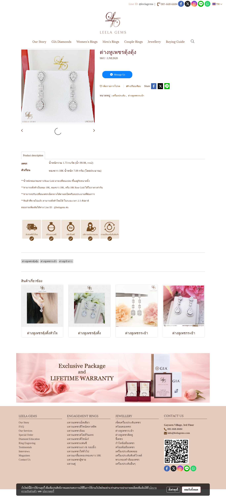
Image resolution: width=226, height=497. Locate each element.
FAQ (21, 426)
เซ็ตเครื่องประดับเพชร (128, 422)
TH (218, 4)
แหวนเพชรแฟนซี (77, 443)
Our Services (25, 430)
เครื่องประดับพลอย (126, 451)
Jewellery (154, 41)
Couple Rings (133, 41)
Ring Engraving (27, 443)
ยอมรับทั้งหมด (191, 489)
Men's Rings (111, 41)
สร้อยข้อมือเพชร (125, 447)
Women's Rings (86, 41)
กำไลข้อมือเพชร (125, 443)
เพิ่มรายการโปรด (111, 86)
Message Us (119, 74)
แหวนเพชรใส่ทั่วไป (78, 451)
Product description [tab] (33, 155)
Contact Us (24, 459)
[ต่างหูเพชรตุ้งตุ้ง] (58, 86)
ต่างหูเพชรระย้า (136, 95)
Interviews (24, 451)
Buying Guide (175, 41)
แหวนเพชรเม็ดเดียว (78, 422)
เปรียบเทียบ (135, 86)
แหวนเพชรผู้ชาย (76, 459)
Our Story (39, 41)
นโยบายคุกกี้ (48, 491)
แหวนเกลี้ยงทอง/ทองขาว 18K (84, 455)
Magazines (24, 455)
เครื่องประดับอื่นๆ (125, 463)
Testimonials (25, 447)
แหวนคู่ (71, 463)
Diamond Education (29, 439)
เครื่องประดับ (119, 95)
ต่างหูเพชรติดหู (124, 434)
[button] (192, 41)
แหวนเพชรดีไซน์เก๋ (78, 439)
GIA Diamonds (61, 41)
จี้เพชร (119, 439)
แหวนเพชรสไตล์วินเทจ (80, 434)
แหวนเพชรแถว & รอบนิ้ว (81, 447)
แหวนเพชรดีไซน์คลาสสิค (81, 426)
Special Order (26, 434)
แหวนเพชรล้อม (76, 430)
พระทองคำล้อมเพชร (127, 459)
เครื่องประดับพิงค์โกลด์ (128, 455)
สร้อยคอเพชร (123, 426)
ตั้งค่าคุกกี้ (173, 489)
